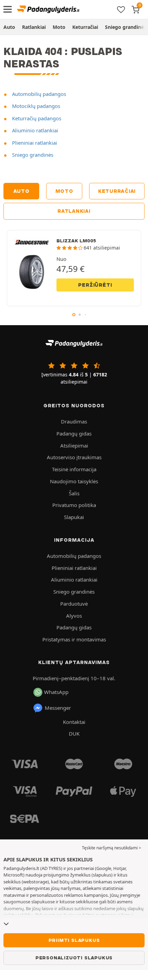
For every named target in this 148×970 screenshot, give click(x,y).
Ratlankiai (34, 27)
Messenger (58, 707)
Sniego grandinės (32, 154)
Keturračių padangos (36, 118)
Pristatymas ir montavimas (74, 639)
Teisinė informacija (74, 469)
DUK (74, 733)
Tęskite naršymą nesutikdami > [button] (111, 848)
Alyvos (74, 615)
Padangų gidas (74, 433)
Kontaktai (74, 721)
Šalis (74, 493)
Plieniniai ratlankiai (34, 142)
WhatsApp (56, 691)
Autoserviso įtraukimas (74, 457)
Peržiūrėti (95, 285)
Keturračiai (85, 27)
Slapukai (74, 517)
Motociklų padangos (35, 105)
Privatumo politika (74, 504)
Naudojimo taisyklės (74, 481)
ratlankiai (73, 211)
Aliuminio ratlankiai (34, 130)
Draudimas (74, 421)
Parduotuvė (74, 603)
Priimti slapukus (74, 940)
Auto (9, 27)
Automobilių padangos (38, 93)
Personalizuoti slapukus (74, 957)
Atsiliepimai (74, 445)
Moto (59, 27)
